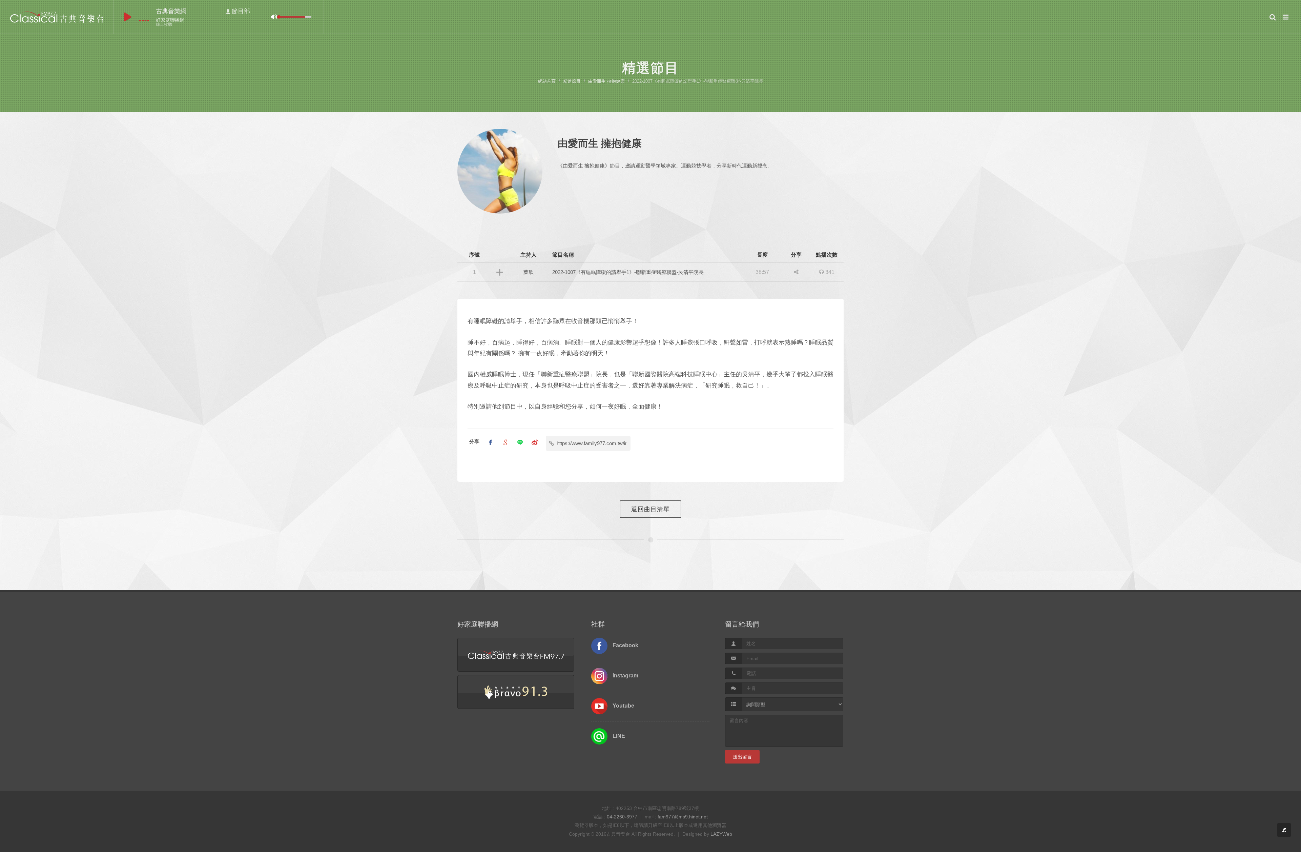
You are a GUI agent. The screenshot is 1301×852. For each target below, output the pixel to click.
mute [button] (274, 16)
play (127, 17)
